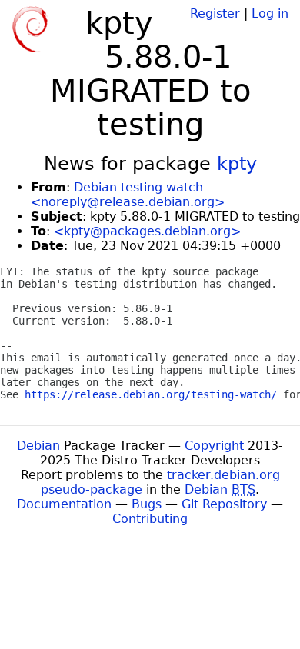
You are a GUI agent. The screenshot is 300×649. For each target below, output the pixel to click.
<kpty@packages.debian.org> (147, 231)
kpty (237, 164)
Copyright (214, 445)
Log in (270, 13)
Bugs (147, 504)
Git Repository (224, 504)
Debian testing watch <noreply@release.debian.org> (128, 194)
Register (215, 13)
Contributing (150, 518)
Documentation (64, 504)
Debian (38, 445)
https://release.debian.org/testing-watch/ (151, 394)
